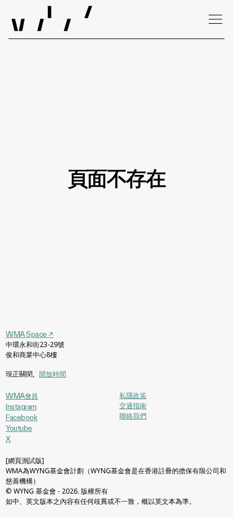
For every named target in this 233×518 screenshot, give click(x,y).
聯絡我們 (132, 416)
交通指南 (132, 405)
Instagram (21, 406)
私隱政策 (132, 395)
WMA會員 (22, 395)
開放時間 (52, 374)
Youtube (19, 428)
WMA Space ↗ (29, 334)
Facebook (21, 417)
